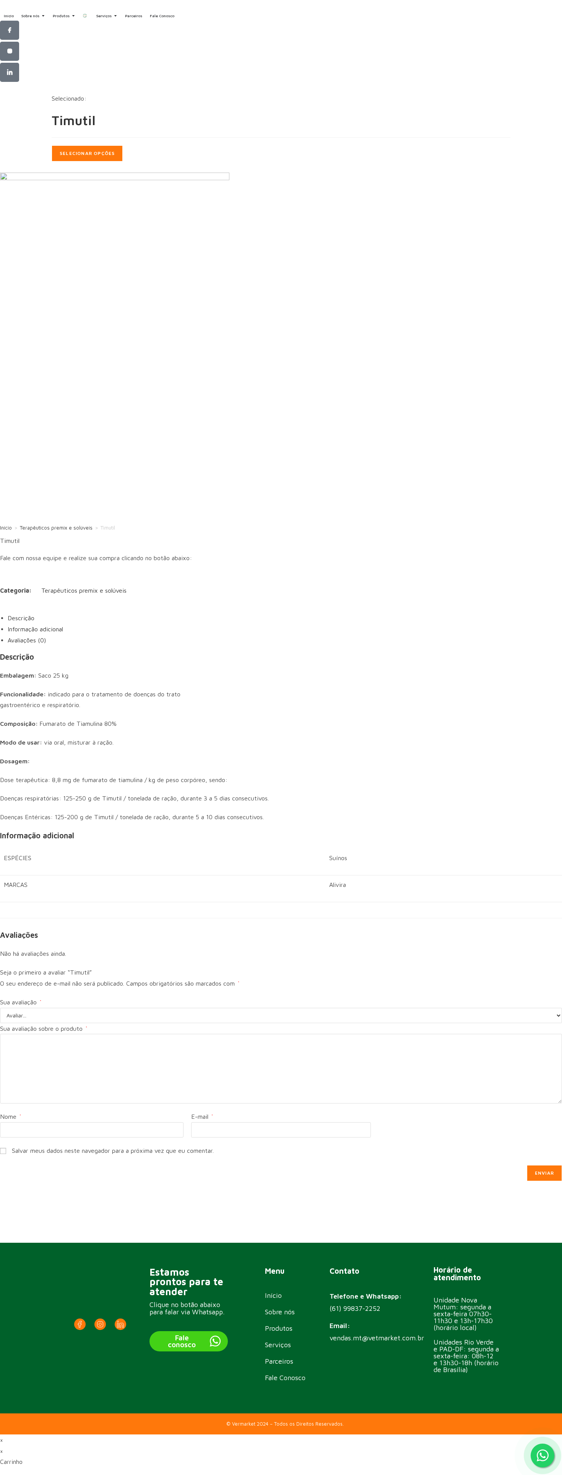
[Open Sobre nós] (43, 16)
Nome (10, 1116)
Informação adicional (35, 629)
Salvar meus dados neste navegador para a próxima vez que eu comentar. (113, 1150)
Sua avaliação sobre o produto (43, 1028)
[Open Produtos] (73, 16)
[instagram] (9, 51)
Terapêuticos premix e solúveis (56, 528)
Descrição (21, 617)
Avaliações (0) (27, 640)
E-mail (202, 1116)
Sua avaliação (20, 1002)
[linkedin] (9, 72)
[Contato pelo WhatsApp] (542, 1455)
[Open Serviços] (115, 16)
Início (6, 528)
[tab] (285, 618)
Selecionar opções (87, 153)
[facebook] (9, 30)
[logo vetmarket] (86, 16)
